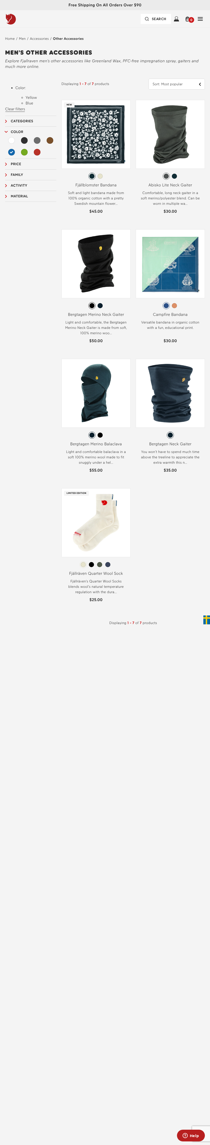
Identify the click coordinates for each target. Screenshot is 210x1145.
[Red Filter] (37, 152)
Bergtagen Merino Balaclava (96, 444)
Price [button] (16, 164)
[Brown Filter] (50, 140)
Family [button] (17, 175)
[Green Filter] (24, 152)
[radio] (92, 176)
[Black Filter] (24, 140)
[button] (188, 19)
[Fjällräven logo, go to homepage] (21, 19)
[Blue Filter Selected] (11, 152)
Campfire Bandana (170, 314)
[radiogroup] (96, 176)
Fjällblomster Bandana (96, 185)
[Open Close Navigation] (200, 18)
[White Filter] (11, 140)
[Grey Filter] (37, 140)
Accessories (39, 39)
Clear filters (15, 109)
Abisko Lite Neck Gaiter (170, 185)
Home (10, 39)
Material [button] (19, 196)
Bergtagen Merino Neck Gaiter (96, 314)
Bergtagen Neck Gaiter (170, 444)
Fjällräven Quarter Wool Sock (96, 573)
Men (22, 39)
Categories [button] (22, 121)
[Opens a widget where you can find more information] (191, 1136)
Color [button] (17, 132)
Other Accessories (68, 39)
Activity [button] (19, 185)
